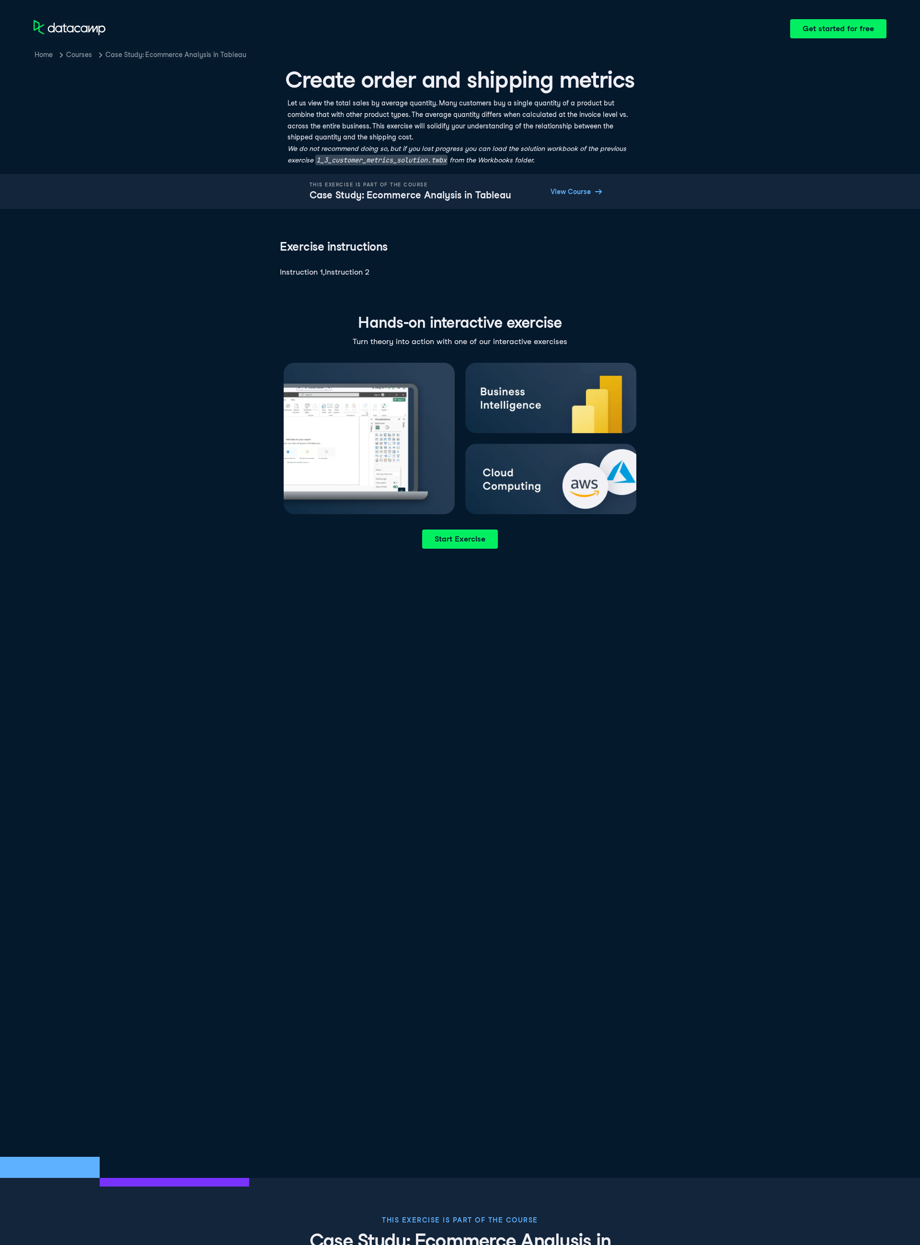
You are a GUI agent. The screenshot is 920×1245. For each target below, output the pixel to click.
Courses (79, 54)
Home (43, 54)
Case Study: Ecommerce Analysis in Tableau (175, 54)
